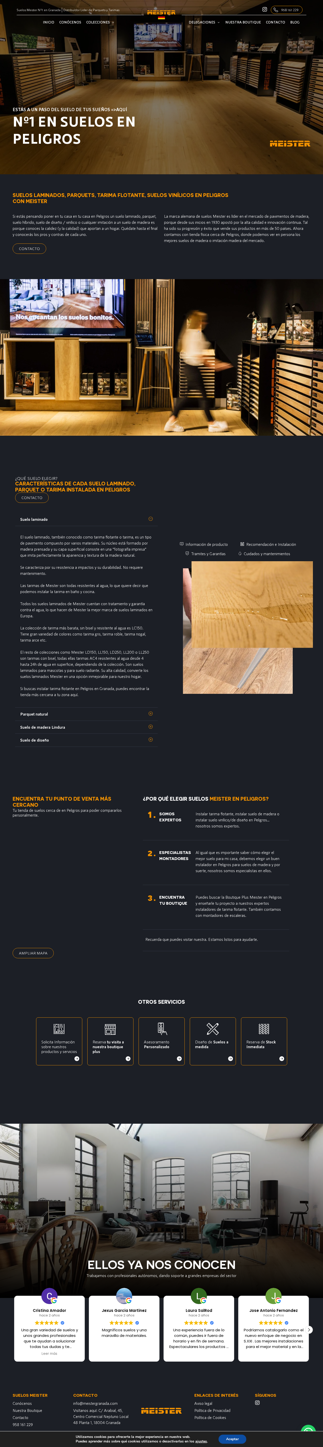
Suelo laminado (34, 519)
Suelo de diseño (34, 740)
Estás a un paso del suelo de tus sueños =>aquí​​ (70, 109)
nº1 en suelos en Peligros (74, 129)
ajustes (201, 1441)
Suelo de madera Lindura (42, 727)
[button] (86, 519)
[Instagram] (257, 1402)
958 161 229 (290, 10)
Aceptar (232, 1439)
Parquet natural (34, 714)
